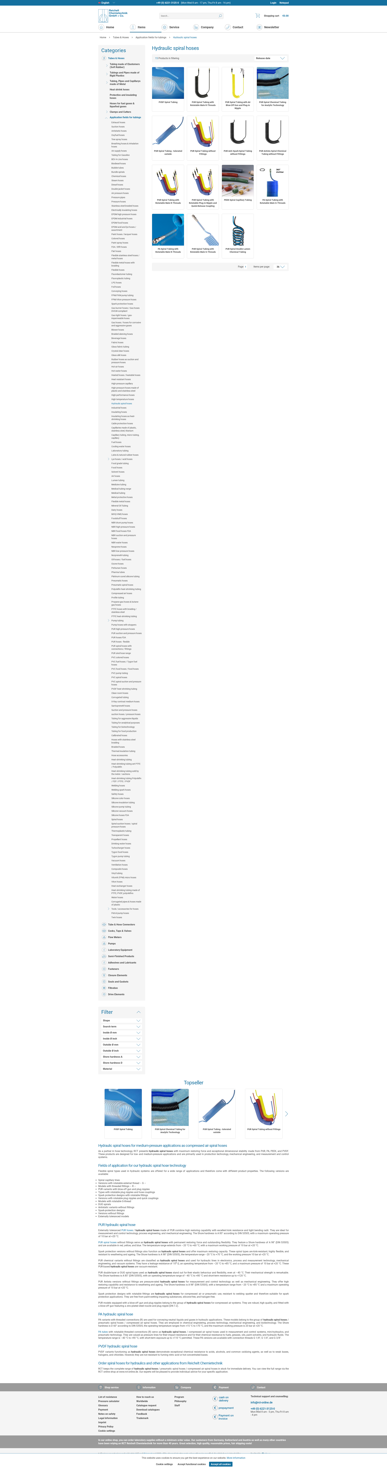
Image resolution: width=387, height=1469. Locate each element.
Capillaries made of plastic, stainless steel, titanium (123, 429)
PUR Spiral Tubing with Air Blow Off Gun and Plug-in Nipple (237, 105)
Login (273, 2)
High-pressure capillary (122, 383)
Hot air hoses (117, 366)
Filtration (113, 988)
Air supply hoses (119, 151)
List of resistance (107, 1397)
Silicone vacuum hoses (122, 811)
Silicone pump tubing (121, 807)
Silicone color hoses (120, 798)
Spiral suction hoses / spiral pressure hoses (124, 825)
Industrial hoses (118, 408)
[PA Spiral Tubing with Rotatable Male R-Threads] (168, 230)
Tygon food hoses (119, 852)
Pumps (112, 943)
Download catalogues (148, 1409)
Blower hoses (117, 330)
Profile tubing (117, 597)
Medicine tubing (118, 484)
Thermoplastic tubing (121, 831)
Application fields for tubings (125, 117)
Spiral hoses (117, 819)
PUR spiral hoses (107, 1242)
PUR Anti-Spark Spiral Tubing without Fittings (238, 152)
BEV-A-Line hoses (119, 159)
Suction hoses (118, 126)
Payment (103, 1409)
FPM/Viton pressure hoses (123, 299)
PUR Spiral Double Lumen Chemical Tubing (238, 250)
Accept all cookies (221, 1464)
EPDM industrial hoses (121, 218)
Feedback (141, 1413)
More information (236, 1457)
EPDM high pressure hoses (123, 214)
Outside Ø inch (111, 1050)
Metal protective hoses (122, 497)
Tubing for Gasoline (120, 155)
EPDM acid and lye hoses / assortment (123, 228)
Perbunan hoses (119, 568)
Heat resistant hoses (121, 379)
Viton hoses (116, 881)
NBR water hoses (119, 542)
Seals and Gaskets (118, 981)
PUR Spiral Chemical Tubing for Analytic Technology (272, 103)
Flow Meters (115, 937)
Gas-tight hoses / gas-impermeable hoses (121, 316)
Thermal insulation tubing (123, 751)
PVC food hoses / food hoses (125, 669)
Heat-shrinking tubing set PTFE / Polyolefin (125, 765)
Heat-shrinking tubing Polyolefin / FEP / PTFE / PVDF (126, 780)
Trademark (142, 1418)
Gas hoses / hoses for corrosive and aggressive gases (126, 324)
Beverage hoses (118, 338)
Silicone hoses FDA (120, 815)
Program (179, 1397)
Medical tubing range (121, 489)
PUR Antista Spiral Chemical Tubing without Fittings (272, 152)
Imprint (102, 1422)
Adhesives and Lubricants (122, 962)
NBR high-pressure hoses (123, 527)
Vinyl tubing (116, 873)
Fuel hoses (116, 442)
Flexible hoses (117, 270)
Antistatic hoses (119, 131)
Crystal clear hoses (120, 351)
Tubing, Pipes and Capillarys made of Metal (125, 83)
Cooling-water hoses (121, 446)
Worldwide (142, 1401)
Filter (107, 1012)
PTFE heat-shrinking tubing (124, 616)
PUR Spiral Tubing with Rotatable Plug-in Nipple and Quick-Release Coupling (203, 203)
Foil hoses (116, 287)
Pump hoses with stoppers (123, 625)
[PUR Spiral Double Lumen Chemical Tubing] (238, 230)
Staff (177, 1405)
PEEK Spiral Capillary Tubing (238, 200)
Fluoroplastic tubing (120, 278)
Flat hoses (116, 251)
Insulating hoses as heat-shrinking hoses (123, 417)
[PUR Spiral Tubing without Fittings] (203, 132)
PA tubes (103, 1331)
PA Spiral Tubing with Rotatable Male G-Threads (272, 201)
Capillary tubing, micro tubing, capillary (125, 436)
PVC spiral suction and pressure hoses (126, 683)
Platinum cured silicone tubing (125, 576)
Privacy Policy (105, 1426)
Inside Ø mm (110, 1032)
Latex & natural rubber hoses (124, 455)
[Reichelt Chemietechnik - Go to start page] (113, 16)
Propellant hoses (119, 839)
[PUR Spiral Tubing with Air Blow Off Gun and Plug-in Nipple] (238, 83)
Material (107, 1068)
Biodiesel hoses (118, 163)
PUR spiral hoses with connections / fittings (121, 647)
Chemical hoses (118, 176)
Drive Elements (116, 994)
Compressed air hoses (121, 593)
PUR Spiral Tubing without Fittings (203, 152)
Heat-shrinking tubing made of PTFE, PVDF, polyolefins (125, 891)
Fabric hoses (117, 342)
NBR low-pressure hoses (122, 551)
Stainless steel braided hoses (124, 206)
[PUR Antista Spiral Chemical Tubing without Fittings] (273, 132)
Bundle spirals (118, 172)
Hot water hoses (119, 371)
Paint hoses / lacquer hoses (124, 234)
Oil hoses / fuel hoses (121, 559)
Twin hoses (116, 917)
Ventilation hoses (119, 865)
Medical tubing (118, 493)
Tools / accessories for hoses (124, 909)
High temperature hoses (122, 399)
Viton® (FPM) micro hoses (123, 877)
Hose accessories (119, 755)
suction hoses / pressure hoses (125, 714)
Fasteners (113, 969)
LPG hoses (116, 282)
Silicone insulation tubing (123, 802)
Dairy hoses (116, 510)
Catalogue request (146, 1405)
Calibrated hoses (119, 735)
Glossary (103, 1405)
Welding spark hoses (121, 790)
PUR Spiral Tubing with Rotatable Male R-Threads (203, 103)
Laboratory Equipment (120, 950)
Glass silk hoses (118, 355)
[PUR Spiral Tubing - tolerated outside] (168, 132)
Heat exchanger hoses (121, 886)
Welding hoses (118, 785)
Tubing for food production (124, 731)
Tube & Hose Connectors (121, 924)
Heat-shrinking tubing (121, 759)
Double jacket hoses (120, 189)
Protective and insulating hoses (123, 96)
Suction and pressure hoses (124, 710)
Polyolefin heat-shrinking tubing (126, 589)
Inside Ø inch (110, 1038)
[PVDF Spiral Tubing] (168, 83)
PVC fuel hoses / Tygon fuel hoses (124, 663)
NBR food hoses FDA (121, 531)
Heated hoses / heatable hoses (125, 375)
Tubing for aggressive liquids (124, 718)
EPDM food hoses (119, 223)
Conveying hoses (119, 291)
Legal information (108, 1418)
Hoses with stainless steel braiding (123, 741)
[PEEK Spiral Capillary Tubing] (238, 181)
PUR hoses (127, 1230)
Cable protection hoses (122, 423)
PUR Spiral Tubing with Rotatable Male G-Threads (203, 250)
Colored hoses (118, 238)
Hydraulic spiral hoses (121, 403)
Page (240, 266)
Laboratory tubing (119, 450)
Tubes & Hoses (116, 58)
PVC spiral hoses (119, 677)
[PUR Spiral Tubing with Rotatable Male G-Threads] (203, 230)
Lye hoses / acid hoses (121, 459)
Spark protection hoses (122, 304)
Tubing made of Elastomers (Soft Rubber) (125, 66)
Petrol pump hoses (120, 913)
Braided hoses (118, 747)
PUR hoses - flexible (120, 641)
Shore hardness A (112, 1056)
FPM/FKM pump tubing (122, 295)
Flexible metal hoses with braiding (123, 264)
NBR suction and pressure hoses (123, 537)
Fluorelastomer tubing (121, 274)
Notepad (284, 2)
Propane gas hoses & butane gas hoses (124, 603)
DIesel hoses (117, 184)
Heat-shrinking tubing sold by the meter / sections (125, 772)
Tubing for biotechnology (123, 727)
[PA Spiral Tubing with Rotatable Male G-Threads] (273, 181)
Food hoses (116, 467)
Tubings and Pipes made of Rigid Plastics (124, 74)
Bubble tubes (117, 168)
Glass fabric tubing (120, 346)
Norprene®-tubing (119, 555)
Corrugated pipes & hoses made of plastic (126, 903)
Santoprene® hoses (120, 706)
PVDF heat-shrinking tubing (124, 689)
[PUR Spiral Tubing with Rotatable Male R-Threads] (203, 83)
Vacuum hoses (118, 860)
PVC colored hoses (120, 657)
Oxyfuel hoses (118, 135)
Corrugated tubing (120, 697)
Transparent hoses (120, 835)
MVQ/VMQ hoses (119, 514)
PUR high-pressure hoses (123, 629)
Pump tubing (117, 620)
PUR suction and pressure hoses (126, 633)
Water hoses (117, 897)
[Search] (220, 16)
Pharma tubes (118, 572)
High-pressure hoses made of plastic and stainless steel (125, 389)
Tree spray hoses (119, 139)
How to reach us (145, 1397)
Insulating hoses (119, 412)
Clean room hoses (119, 693)
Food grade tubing (120, 463)
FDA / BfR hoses (119, 247)
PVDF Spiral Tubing (168, 102)
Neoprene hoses (119, 547)
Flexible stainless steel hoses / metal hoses (125, 257)
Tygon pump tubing (120, 856)
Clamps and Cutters (120, 111)
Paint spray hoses (119, 243)
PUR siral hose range (121, 653)
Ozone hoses (117, 564)
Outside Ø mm (110, 1044)
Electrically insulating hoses (124, 210)
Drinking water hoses (121, 843)
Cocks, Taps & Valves (119, 930)
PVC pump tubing (119, 673)
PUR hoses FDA (118, 637)
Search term (109, 1026)
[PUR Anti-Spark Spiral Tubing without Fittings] (238, 132)
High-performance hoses (123, 395)
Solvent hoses (117, 472)
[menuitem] (274, 3)
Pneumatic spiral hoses (122, 585)
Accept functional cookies (192, 1464)
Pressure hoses (118, 201)
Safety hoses (117, 794)
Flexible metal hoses (120, 501)
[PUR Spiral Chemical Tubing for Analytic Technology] (273, 83)
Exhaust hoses (118, 122)
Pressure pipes (118, 197)
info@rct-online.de (262, 1402)
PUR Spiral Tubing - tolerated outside (168, 152)
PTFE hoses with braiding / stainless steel (124, 610)
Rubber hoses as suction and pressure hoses (124, 361)
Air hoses (115, 476)
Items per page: (262, 266)
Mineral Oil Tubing (119, 505)
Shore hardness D (112, 1062)
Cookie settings (106, 1430)
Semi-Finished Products (121, 956)
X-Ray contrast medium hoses (125, 701)
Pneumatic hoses (119, 580)
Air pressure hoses (120, 193)
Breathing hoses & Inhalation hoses (124, 145)
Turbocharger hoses (120, 848)
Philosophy (180, 1401)
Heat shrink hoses (119, 89)
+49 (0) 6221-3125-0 (167, 2)
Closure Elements (117, 975)
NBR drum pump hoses (122, 522)
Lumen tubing (117, 480)
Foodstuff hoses (119, 518)
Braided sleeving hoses (122, 334)
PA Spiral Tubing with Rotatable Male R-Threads (168, 250)
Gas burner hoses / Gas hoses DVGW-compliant (125, 309)
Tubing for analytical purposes (125, 723)
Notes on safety (106, 1413)
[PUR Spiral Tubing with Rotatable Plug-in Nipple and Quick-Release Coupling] (203, 181)
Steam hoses (117, 180)
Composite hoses (119, 869)
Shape (106, 1020)
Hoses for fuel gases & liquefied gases (122, 105)
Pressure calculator (108, 1401)
